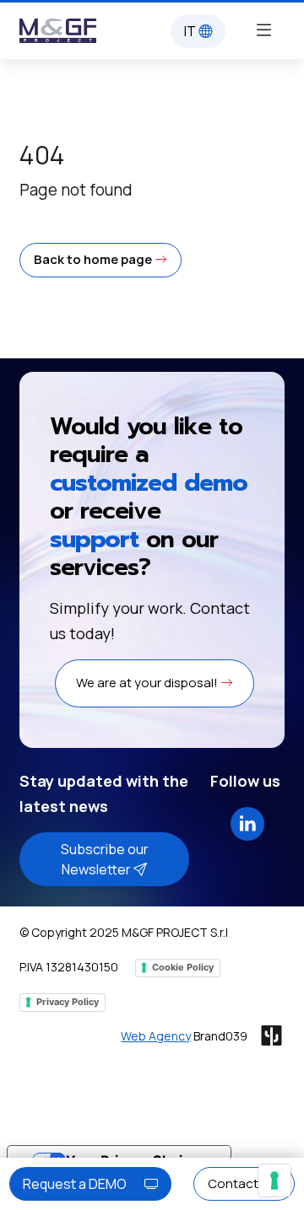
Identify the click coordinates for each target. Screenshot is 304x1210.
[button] (100, 260)
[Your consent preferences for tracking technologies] (274, 1180)
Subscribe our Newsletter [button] (105, 859)
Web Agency (156, 1036)
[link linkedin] (247, 821)
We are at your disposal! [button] (148, 682)
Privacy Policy (67, 1002)
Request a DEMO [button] (76, 1184)
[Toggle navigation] (263, 29)
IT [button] (191, 31)
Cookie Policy (183, 967)
